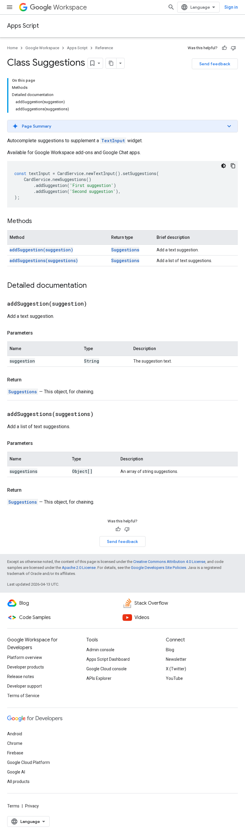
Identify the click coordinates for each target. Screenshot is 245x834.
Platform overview (24, 657)
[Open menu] (10, 7)
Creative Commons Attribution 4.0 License (169, 561)
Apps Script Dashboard (108, 659)
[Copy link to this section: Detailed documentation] (93, 286)
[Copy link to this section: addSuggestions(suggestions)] (101, 414)
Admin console (100, 649)
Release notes (20, 676)
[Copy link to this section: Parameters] (39, 333)
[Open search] (171, 7)
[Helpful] (224, 48)
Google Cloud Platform (28, 762)
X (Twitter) (176, 668)
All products (18, 781)
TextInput (113, 140)
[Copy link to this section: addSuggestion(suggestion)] (94, 304)
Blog (170, 649)
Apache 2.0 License (79, 567)
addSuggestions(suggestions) (44, 260)
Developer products (25, 667)
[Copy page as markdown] (111, 63)
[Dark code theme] (223, 166)
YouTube (174, 678)
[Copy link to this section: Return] (27, 379)
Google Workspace (42, 48)
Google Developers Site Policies (158, 567)
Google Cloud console (106, 668)
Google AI (16, 772)
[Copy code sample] (233, 166)
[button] (122, 126)
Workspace (70, 7)
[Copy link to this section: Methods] (38, 221)
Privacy (32, 806)
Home (12, 48)
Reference (104, 48)
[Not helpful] (233, 48)
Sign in (231, 7)
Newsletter (176, 659)
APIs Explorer (98, 678)
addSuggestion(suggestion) (41, 250)
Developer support (24, 686)
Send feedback (214, 63)
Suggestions (125, 250)
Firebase (15, 753)
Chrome (14, 743)
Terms (13, 806)
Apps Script (23, 26)
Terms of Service (23, 695)
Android (14, 733)
